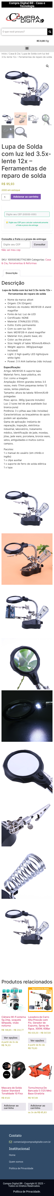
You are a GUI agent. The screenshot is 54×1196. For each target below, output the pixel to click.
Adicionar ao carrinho (25, 196)
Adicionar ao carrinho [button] (11, 1106)
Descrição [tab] (12, 273)
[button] (27, 48)
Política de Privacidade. (27, 1191)
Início (4, 53)
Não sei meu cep (11, 249)
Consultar (39, 244)
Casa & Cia (14, 53)
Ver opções (10, 1037)
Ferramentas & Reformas (23, 263)
